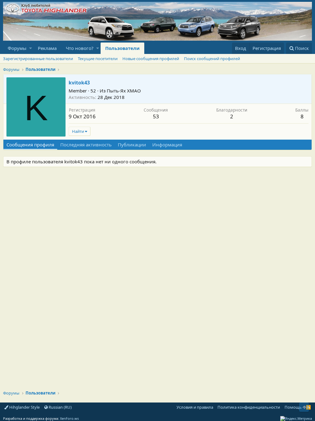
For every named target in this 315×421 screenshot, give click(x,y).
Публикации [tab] (132, 144)
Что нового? (80, 48)
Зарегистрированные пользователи (38, 58)
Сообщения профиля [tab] (30, 144)
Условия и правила (195, 407)
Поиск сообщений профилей (212, 58)
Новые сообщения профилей (150, 58)
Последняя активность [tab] (86, 144)
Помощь (293, 407)
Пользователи (122, 48)
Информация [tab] (167, 144)
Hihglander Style (24, 407)
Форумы (17, 48)
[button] (31, 48)
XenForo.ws (69, 418)
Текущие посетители (98, 58)
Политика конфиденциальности (248, 407)
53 (156, 116)
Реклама (47, 48)
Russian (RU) (60, 407)
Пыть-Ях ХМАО (124, 91)
